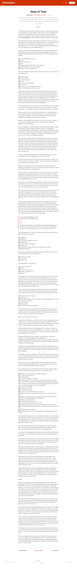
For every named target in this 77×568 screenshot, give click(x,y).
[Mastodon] (39, 560)
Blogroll (42, 562)
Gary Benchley (29, 15)
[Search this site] (63, 3)
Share (38, 26)
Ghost (71, 561)
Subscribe (72, 2)
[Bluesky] (37, 560)
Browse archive (38, 550)
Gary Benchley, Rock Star (40, 15)
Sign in (66, 2)
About (35, 562)
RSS (38, 562)
